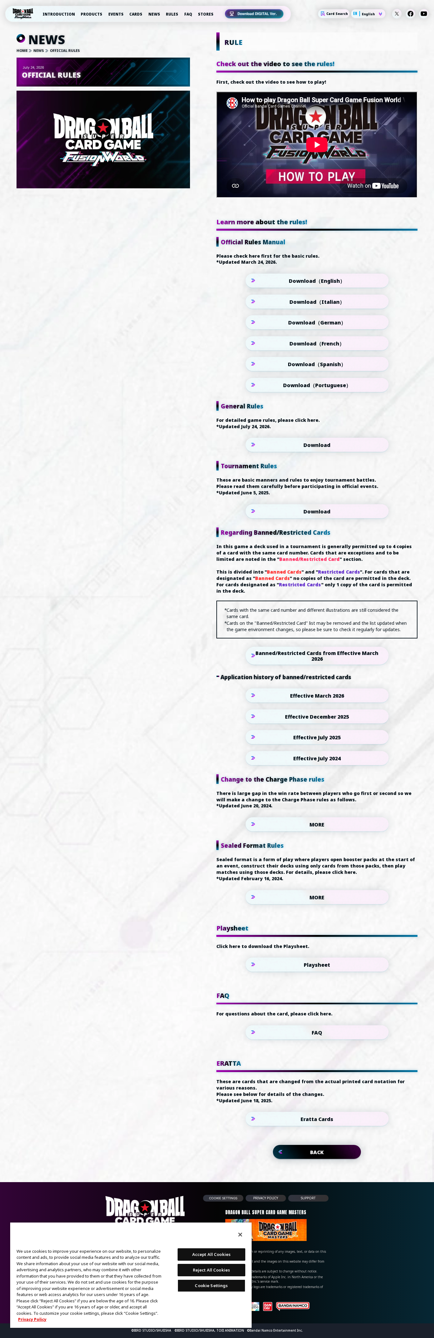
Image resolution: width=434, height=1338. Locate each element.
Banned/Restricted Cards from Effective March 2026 (316, 656)
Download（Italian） (317, 301)
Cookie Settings (223, 1198)
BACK (317, 1151)
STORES (206, 14)
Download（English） (317, 280)
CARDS (135, 14)
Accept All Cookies (211, 1254)
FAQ (188, 14)
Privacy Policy (32, 1319)
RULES (172, 14)
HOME (22, 50)
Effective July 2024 (317, 758)
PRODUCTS (91, 14)
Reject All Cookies (211, 1270)
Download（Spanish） (317, 364)
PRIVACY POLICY (266, 1198)
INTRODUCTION (59, 14)
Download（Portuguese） (317, 385)
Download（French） (316, 343)
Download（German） (317, 322)
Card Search (337, 14)
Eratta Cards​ (317, 1119)
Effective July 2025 (317, 737)
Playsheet (317, 964)
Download (316, 445)
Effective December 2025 (317, 716)
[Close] (240, 1235)
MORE (316, 824)
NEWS (154, 14)
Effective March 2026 (317, 695)
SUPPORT (308, 1198)
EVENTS (116, 14)
